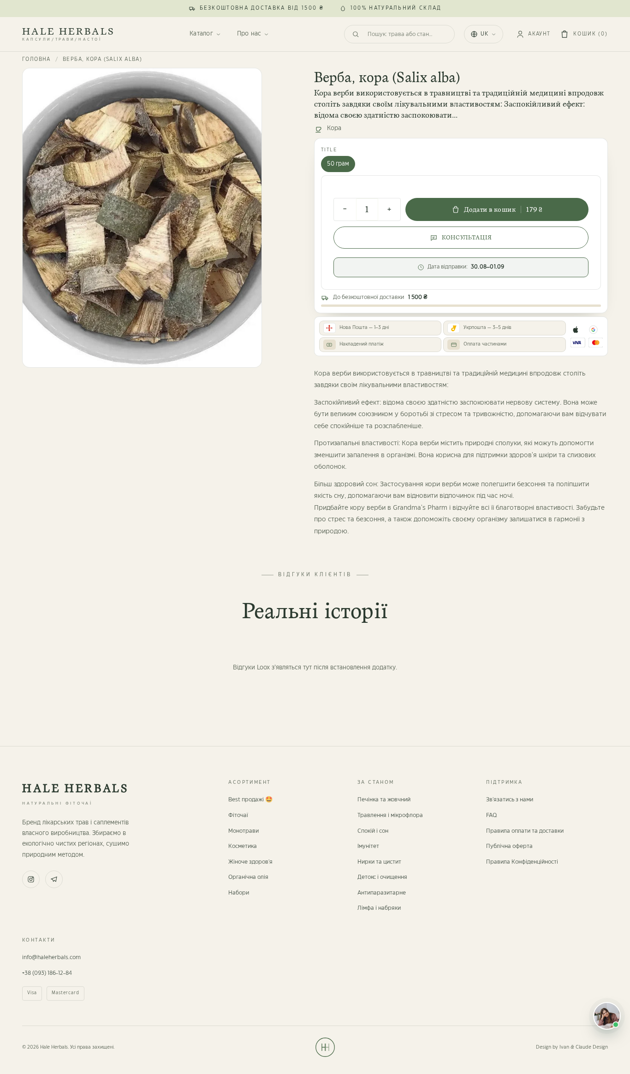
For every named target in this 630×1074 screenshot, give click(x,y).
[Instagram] (31, 879)
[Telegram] (54, 879)
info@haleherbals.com (51, 957)
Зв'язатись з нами (509, 799)
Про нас (249, 33)
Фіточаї (238, 815)
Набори (238, 892)
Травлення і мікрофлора (390, 815)
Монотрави (243, 831)
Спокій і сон (372, 831)
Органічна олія (248, 877)
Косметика (242, 846)
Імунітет (368, 846)
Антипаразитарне (381, 892)
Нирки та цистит (379, 862)
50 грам (338, 164)
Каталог (201, 33)
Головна (36, 59)
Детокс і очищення (382, 877)
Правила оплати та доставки (525, 831)
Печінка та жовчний (383, 799)
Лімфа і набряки (379, 908)
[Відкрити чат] (607, 1016)
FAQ (491, 815)
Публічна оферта (509, 846)
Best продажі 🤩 (250, 799)
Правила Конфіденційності (522, 862)
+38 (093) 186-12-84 (47, 973)
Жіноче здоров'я (250, 862)
